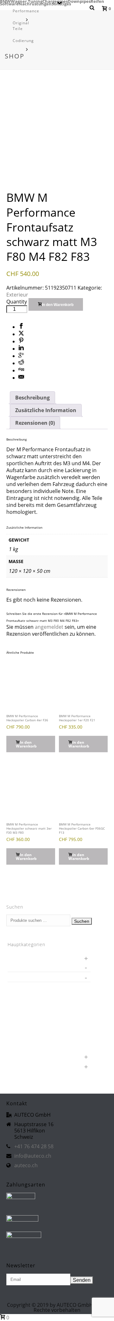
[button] (30, 744)
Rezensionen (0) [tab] (35, 422)
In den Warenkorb (57, 305)
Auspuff (19, 957)
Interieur (26, 1007)
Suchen (81, 921)
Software (20, 1046)
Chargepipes (55, 1)
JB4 (15, 1026)
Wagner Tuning (26, 1)
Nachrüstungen (27, 1036)
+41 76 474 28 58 (34, 1146)
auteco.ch (26, 1165)
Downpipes (79, 1)
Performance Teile (33, 977)
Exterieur (17, 294)
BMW (5, 1)
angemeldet (49, 626)
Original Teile (21, 25)
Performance (26, 11)
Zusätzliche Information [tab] (45, 410)
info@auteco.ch (32, 1156)
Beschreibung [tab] (32, 397)
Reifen (97, 1)
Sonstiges (21, 1056)
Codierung (23, 40)
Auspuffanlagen (33, 987)
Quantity (16, 301)
